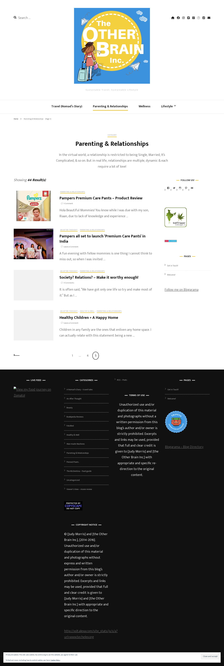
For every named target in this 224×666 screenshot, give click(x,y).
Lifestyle (167, 106)
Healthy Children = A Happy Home (88, 317)
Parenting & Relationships (110, 106)
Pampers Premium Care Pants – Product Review (100, 198)
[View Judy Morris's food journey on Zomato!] (36, 395)
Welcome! (171, 275)
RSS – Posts (122, 380)
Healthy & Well (87, 311)
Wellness (144, 106)
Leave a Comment (71, 246)
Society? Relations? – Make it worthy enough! (98, 277)
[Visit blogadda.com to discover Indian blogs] (171, 241)
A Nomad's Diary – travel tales (79, 389)
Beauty (70, 407)
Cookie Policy (55, 660)
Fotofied (70, 426)
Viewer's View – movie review (79, 489)
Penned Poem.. (73, 462)
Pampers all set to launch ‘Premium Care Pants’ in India (102, 239)
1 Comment (68, 203)
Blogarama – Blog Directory (184, 447)
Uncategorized (73, 480)
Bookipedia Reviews (75, 417)
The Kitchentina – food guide (79, 471)
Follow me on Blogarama (181, 290)
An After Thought (69, 230)
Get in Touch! (172, 265)
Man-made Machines (76, 444)
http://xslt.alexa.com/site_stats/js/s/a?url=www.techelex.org (91, 634)
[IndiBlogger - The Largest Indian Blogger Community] (176, 226)
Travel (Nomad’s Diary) (66, 106)
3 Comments (69, 282)
